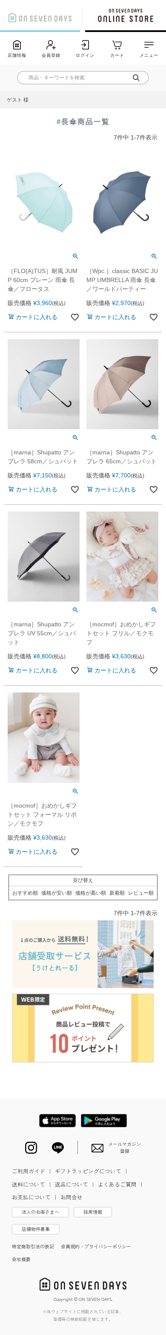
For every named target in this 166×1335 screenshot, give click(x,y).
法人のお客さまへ (40, 1211)
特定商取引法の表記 (33, 1246)
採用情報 (92, 1211)
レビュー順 (141, 893)
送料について (32, 1184)
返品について (75, 1184)
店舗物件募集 (36, 1228)
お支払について (35, 1197)
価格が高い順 (90, 893)
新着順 (117, 893)
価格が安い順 (56, 893)
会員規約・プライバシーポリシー (96, 1246)
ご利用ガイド (32, 1171)
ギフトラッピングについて (92, 1171)
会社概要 (21, 1259)
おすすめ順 (25, 893)
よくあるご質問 (121, 1184)
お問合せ (71, 1197)
